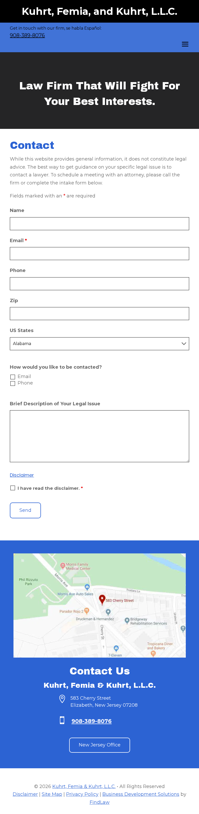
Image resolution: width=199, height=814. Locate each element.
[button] (185, 44)
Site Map (52, 794)
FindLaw (100, 802)
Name (17, 210)
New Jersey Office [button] (99, 745)
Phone (18, 270)
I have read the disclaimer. (50, 488)
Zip (14, 300)
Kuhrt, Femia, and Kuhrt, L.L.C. (99, 11)
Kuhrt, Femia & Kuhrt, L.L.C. (84, 786)
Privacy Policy (82, 794)
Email (18, 240)
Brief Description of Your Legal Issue (55, 404)
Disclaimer (22, 475)
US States (21, 330)
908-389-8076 (27, 35)
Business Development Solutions (140, 794)
